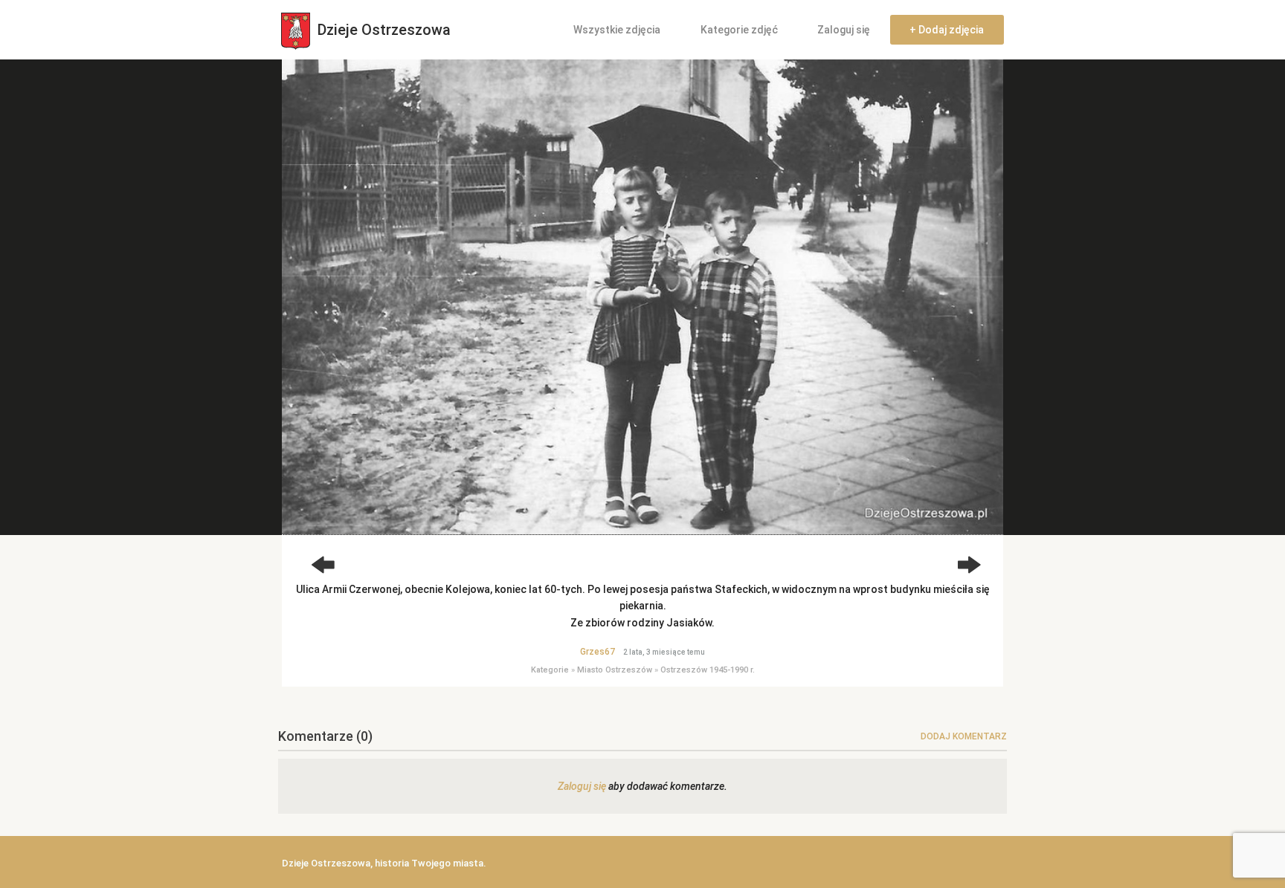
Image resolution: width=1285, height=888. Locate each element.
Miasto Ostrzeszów (614, 670)
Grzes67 (597, 651)
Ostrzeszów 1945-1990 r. (707, 670)
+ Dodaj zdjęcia (946, 30)
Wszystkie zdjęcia (616, 30)
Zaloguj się (843, 30)
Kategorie (550, 670)
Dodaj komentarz (964, 736)
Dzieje (382, 30)
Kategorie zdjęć (739, 30)
